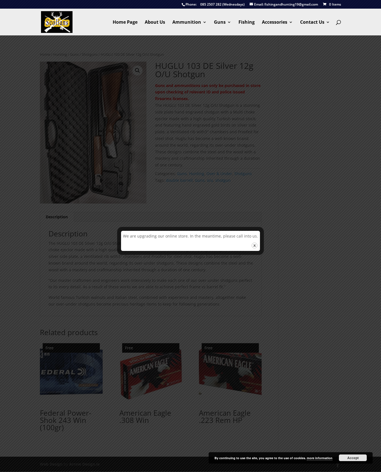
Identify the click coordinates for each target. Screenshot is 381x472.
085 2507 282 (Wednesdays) (215, 5)
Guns (220, 22)
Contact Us (312, 22)
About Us (155, 22)
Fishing (246, 22)
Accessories (274, 22)
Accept (353, 457)
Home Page (125, 22)
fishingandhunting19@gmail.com (286, 5)
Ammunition (186, 22)
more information (319, 458)
